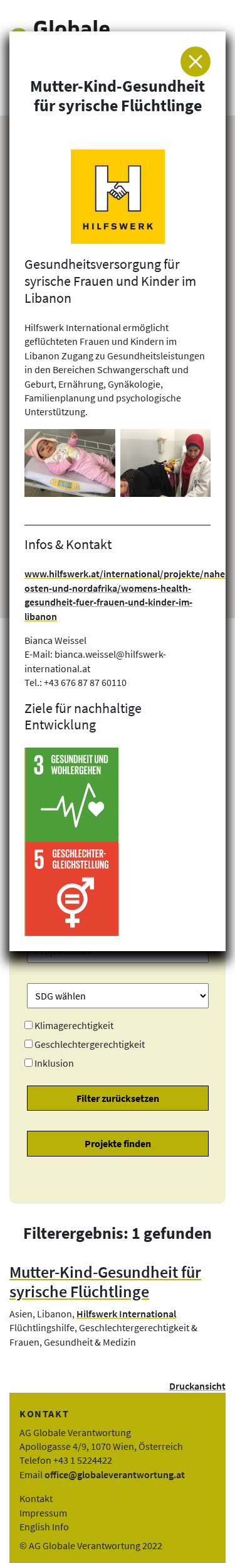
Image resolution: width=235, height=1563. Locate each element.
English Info (44, 1526)
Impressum (43, 1512)
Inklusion (54, 1063)
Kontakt (36, 1498)
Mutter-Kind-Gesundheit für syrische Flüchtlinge (105, 1282)
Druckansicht (197, 1386)
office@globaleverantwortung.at (114, 1474)
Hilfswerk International (126, 1313)
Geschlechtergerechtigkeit (89, 1044)
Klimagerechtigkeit (73, 1025)
